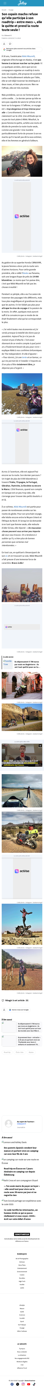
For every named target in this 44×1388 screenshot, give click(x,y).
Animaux (22, 1262)
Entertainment (22, 1268)
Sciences (22, 1315)
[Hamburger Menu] (5, 3)
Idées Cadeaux (22, 1331)
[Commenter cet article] (10, 43)
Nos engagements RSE (22, 1358)
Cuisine (22, 1275)
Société (22, 1318)
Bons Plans (22, 1265)
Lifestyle (22, 1305)
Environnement (22, 1272)
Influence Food (22, 1368)
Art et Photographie (22, 1259)
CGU (22, 1365)
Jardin (22, 1288)
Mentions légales (22, 1362)
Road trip (7, 1052)
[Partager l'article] (4, 43)
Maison (22, 1308)
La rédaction (22, 1355)
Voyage (11, 10)
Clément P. (8, 35)
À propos (22, 1349)
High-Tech (22, 1281)
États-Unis (19, 1052)
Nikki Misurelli (28, 56)
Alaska (26, 273)
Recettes (22, 1278)
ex (7, 556)
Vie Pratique (22, 1325)
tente (24, 357)
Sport (22, 1321)
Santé (22, 1312)
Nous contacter (22, 1352)
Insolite (22, 1284)
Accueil (4, 10)
